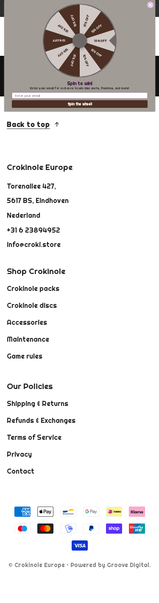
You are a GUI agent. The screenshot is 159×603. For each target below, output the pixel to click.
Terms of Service (34, 437)
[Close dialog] (150, 5)
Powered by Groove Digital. (110, 565)
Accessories (27, 322)
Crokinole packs (33, 288)
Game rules (24, 356)
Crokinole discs (32, 305)
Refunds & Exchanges (41, 420)
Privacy (19, 454)
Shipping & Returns (37, 403)
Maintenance (28, 339)
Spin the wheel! (79, 104)
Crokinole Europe (39, 565)
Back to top (28, 124)
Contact (20, 471)
